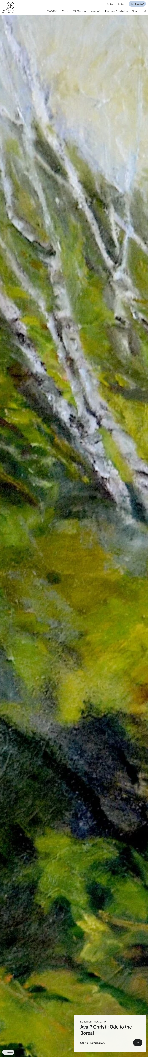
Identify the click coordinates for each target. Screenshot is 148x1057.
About (135, 10)
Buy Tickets (136, 3)
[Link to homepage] (8, 7)
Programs (94, 10)
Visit (64, 10)
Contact (120, 4)
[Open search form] (145, 11)
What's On (51, 10)
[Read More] (110, 1033)
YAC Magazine (79, 10)
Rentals (110, 4)
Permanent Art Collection (116, 10)
